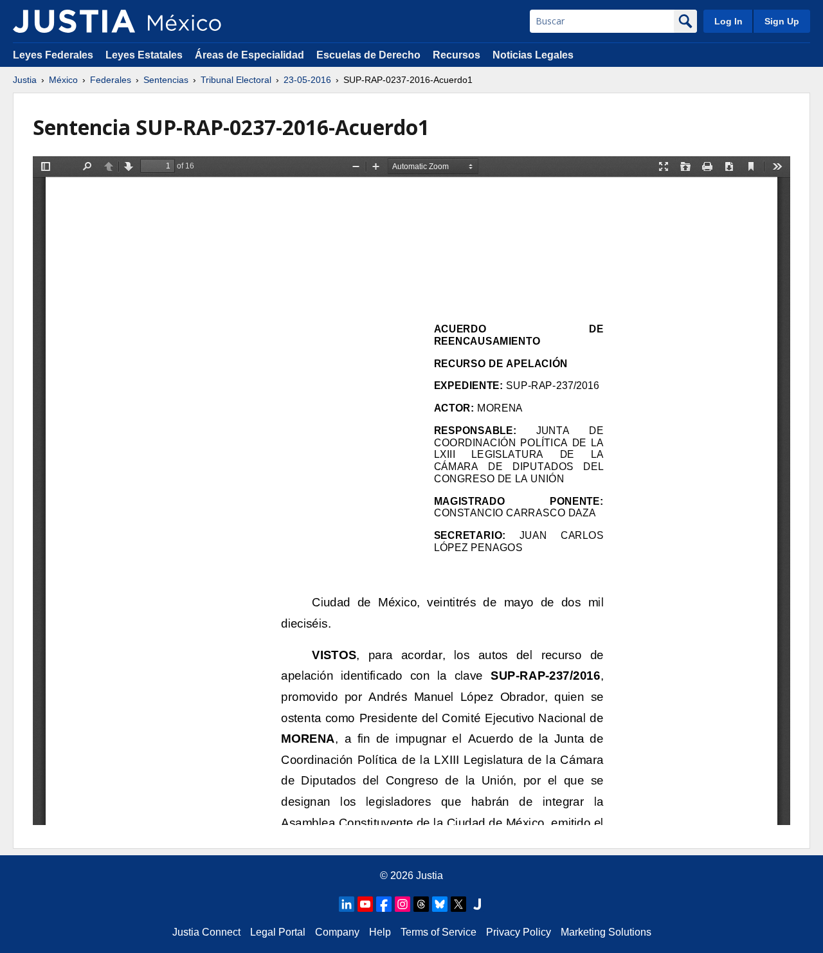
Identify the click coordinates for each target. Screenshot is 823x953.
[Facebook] (384, 904)
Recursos (456, 55)
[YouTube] (365, 904)
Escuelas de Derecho (368, 55)
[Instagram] (402, 904)
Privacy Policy (518, 932)
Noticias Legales (533, 55)
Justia (25, 80)
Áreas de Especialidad (249, 55)
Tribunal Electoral (236, 80)
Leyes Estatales (144, 55)
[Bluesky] (440, 904)
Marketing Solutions (606, 932)
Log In (728, 21)
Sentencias (165, 80)
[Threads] (421, 904)
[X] (458, 904)
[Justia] (74, 21)
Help (380, 932)
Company (337, 932)
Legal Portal (277, 932)
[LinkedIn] (346, 904)
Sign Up (781, 21)
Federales (110, 80)
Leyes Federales (53, 55)
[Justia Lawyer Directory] (477, 904)
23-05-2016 (307, 80)
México (63, 80)
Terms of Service (438, 932)
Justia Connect (206, 932)
